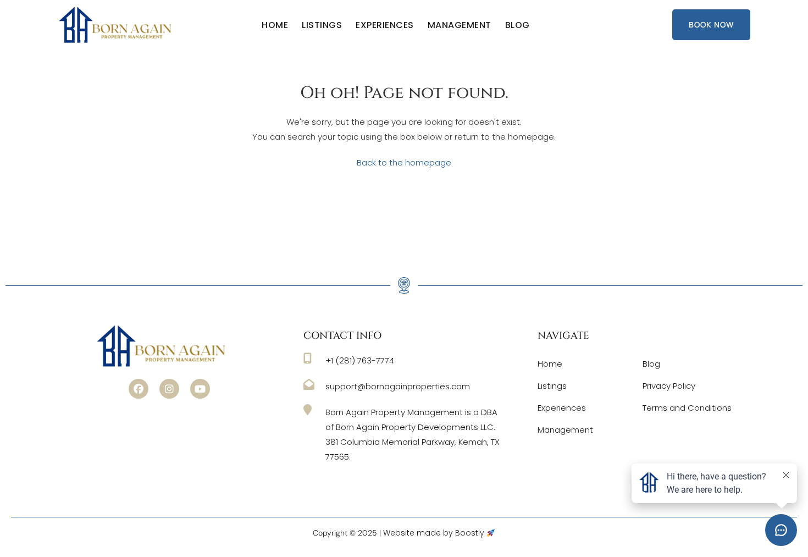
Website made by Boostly (434, 532)
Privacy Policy (669, 385)
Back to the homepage (404, 162)
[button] (138, 389)
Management (459, 25)
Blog (517, 25)
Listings (322, 25)
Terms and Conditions (687, 407)
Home (275, 25)
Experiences (385, 25)
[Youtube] (200, 389)
